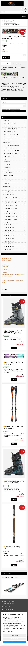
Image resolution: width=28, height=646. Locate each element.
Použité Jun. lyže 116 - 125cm (14, 211)
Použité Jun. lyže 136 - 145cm (14, 216)
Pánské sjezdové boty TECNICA (14, 148)
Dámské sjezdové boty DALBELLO (14, 150)
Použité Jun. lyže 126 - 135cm (14, 213)
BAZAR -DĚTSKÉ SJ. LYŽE (9, 21)
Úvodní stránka (5, 20)
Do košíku (6, 57)
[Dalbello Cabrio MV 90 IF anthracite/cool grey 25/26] (14, 313)
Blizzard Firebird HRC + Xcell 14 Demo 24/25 (14, 427)
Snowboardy (14, 170)
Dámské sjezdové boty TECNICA (14, 153)
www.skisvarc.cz (7, 611)
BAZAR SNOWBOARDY (14, 249)
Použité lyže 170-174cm (14, 244)
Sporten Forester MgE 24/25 (12, 547)
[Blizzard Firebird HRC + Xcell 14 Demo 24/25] (14, 404)
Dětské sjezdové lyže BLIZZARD (14, 134)
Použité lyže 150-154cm (14, 233)
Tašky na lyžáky (14, 186)
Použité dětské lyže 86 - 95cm (14, 202)
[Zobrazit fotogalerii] (14, 587)
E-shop (12, 20)
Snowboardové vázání (14, 175)
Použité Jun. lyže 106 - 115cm (10, 23)
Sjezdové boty (14, 142)
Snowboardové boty (14, 172)
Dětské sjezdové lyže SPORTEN (14, 137)
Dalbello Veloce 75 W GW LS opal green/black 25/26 (14, 482)
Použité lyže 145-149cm (14, 230)
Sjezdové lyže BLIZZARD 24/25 (14, 128)
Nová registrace (5, 109)
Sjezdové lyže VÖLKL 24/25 (14, 126)
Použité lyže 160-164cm (14, 238)
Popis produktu (6, 63)
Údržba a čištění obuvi (14, 191)
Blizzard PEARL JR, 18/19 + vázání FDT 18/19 (13, 363)
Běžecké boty (14, 164)
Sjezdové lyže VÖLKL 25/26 (14, 123)
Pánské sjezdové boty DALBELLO (14, 145)
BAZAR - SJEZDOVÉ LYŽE (14, 222)
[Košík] (25, 8)
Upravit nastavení (14, 635)
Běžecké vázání (14, 167)
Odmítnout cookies (14, 638)
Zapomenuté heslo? (15, 109)
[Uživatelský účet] (25, 12)
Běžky (14, 159)
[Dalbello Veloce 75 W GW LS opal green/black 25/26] (14, 463)
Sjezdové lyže (14, 120)
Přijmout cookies (14, 642)
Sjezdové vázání (14, 139)
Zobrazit (14, 348)
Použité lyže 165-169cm (14, 241)
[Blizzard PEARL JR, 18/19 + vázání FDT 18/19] (14, 355)
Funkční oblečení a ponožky (14, 189)
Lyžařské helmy (14, 178)
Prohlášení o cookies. (8, 631)
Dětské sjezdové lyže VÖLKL (14, 131)
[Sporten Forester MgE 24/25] (14, 524)
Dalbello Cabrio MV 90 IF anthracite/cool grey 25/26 (13, 332)
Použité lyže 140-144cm (14, 227)
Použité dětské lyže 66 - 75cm (14, 197)
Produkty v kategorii (17, 63)
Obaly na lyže (14, 183)
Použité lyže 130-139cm (14, 224)
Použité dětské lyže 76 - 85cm (14, 200)
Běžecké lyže (14, 161)
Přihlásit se (14, 111)
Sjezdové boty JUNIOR (14, 156)
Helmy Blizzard (14, 181)
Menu (24, 16)
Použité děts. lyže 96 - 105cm (14, 205)
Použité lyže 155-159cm (14, 235)
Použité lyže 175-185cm (14, 246)
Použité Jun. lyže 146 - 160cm (14, 219)
